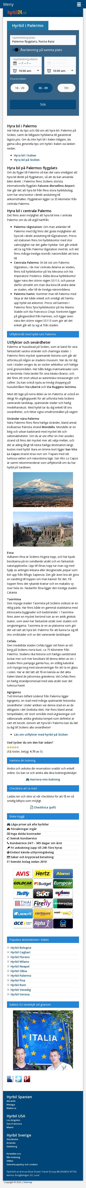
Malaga (11, 1104)
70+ (66, 88)
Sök (43, 104)
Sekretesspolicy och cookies (22, 1164)
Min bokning (13, 1157)
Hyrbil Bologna (21, 948)
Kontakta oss (14, 1153)
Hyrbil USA (16, 1115)
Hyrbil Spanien (19, 1096)
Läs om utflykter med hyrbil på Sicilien (41, 734)
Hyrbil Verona (20, 994)
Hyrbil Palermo (21, 975)
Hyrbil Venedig (21, 990)
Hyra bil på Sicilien (27, 160)
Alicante (11, 1100)
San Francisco (14, 1123)
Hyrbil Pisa (18, 980)
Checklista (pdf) (44, 807)
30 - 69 (43, 88)
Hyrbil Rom (18, 985)
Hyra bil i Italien (25, 155)
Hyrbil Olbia (19, 971)
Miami (10, 1127)
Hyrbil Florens (20, 957)
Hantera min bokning (44, 779)
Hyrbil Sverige (19, 1135)
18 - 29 (19, 88)
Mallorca (11, 1108)
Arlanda (11, 1142)
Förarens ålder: (18, 78)
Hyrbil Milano (20, 961)
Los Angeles (13, 1120)
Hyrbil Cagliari (20, 952)
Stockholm (12, 1139)
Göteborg (12, 1146)
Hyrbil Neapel (20, 966)
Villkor (10, 1160)
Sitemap (27, 1182)
